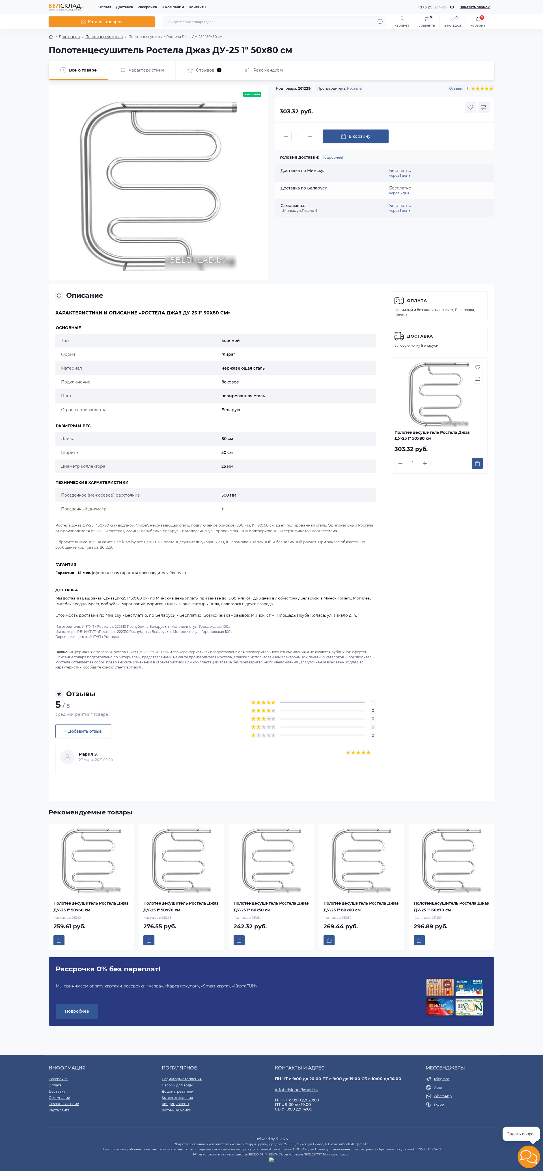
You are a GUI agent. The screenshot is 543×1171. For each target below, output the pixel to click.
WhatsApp (443, 1096)
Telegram (441, 1079)
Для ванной (69, 36)
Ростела (354, 88)
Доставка (124, 7)
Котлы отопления (177, 1097)
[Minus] (285, 136)
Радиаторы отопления (182, 1079)
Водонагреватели (177, 1091)
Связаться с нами (64, 1104)
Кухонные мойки (176, 1110)
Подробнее (77, 1011)
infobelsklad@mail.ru (296, 1089)
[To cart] (477, 463)
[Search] (380, 21)
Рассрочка (147, 7)
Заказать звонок (475, 7)
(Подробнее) (331, 157)
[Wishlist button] (470, 107)
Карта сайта (59, 1110)
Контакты (197, 7)
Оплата (104, 7)
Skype (439, 1104)
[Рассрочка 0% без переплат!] (454, 997)
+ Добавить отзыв (83, 731)
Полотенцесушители (104, 36)
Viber (438, 1087)
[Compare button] (484, 107)
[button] (529, 1157)
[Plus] (310, 136)
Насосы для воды (177, 1085)
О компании (172, 7)
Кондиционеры (175, 1104)
